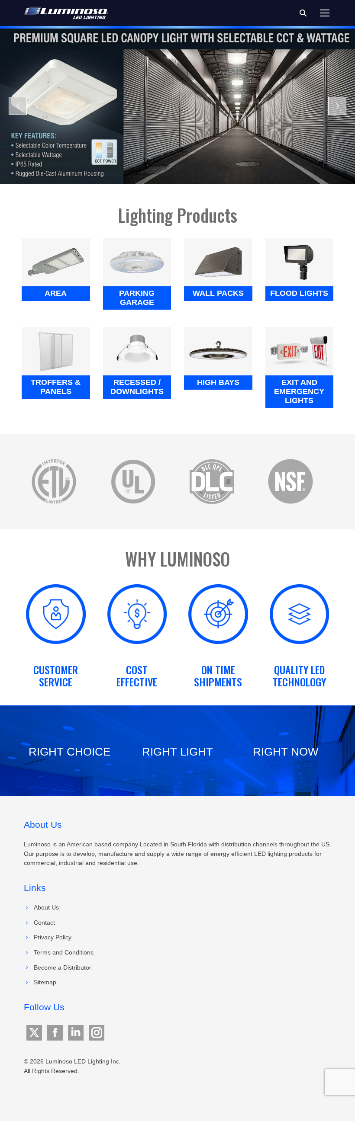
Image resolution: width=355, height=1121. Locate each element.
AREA (56, 293)
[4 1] (290, 481)
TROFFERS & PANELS (56, 387)
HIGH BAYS (218, 382)
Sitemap (45, 982)
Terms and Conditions (64, 952)
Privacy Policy (52, 937)
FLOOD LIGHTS (299, 293)
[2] (132, 481)
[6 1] (211, 481)
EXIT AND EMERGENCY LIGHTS (299, 391)
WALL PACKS (218, 293)
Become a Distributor (62, 967)
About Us (46, 907)
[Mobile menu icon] (324, 13)
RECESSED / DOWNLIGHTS (137, 387)
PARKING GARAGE (137, 298)
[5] (53, 481)
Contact (44, 922)
